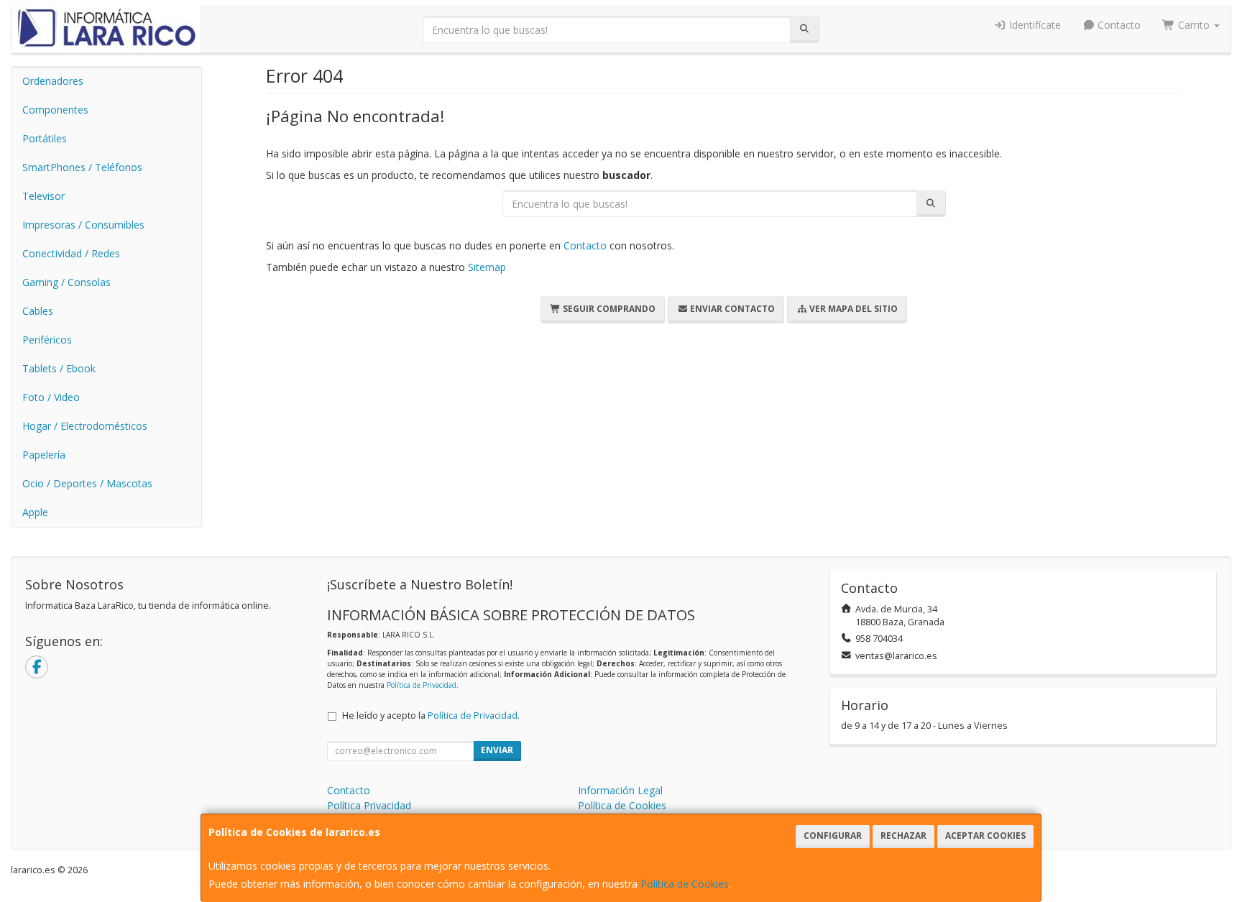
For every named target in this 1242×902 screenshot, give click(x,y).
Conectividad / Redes (71, 253)
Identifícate (1033, 25)
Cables (37, 311)
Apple (35, 512)
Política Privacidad (369, 805)
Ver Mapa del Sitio (852, 309)
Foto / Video (51, 397)
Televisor (43, 196)
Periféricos (47, 339)
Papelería (43, 454)
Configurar (833, 835)
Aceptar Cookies (985, 835)
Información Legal (620, 790)
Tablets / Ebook (59, 368)
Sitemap (487, 267)
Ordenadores (52, 81)
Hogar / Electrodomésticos (84, 426)
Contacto (1118, 25)
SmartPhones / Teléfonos (82, 167)
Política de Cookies (684, 884)
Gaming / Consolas (66, 282)
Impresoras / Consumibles (83, 224)
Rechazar (903, 835)
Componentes (55, 109)
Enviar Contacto (731, 309)
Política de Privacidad (421, 685)
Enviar (497, 750)
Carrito (1194, 25)
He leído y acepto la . (431, 715)
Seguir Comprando (608, 309)
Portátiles (44, 138)
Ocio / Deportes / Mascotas (87, 483)
